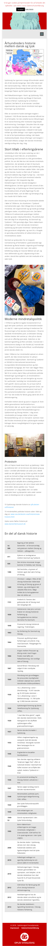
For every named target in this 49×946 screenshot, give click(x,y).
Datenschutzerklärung (30, 928)
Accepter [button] (21, 9)
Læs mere (29, 9)
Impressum (14, 928)
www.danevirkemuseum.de (15, 524)
